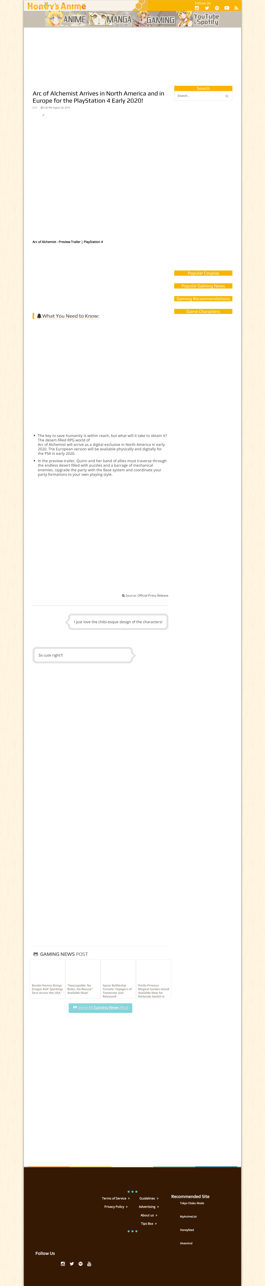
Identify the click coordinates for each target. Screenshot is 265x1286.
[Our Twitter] (207, 8)
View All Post (103, 1007)
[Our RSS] (236, 8)
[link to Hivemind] (175, 1246)
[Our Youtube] (227, 8)
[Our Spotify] (217, 8)
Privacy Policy (114, 1207)
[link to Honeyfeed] (175, 1233)
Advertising (147, 1207)
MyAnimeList (188, 1216)
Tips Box (147, 1223)
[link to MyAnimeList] (175, 1219)
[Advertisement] (132, 56)
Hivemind (186, 1243)
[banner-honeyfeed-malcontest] (203, 227)
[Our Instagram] (197, 8)
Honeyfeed (187, 1230)
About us (148, 1215)
